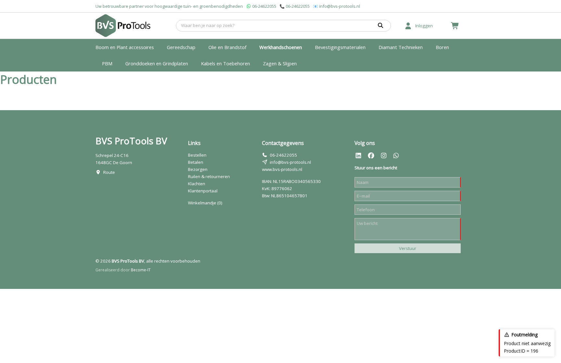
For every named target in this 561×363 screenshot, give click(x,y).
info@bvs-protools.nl (339, 6)
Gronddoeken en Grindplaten (156, 63)
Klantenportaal (203, 191)
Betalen (195, 162)
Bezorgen (197, 169)
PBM (107, 63)
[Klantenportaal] (408, 25)
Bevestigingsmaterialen (340, 47)
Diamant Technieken (401, 47)
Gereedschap (181, 47)
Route (109, 172)
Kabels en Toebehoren (225, 63)
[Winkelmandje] (455, 25)
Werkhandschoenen (280, 47)
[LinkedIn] (358, 155)
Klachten (196, 184)
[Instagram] (384, 155)
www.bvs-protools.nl (282, 169)
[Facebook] (371, 155)
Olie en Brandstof (227, 47)
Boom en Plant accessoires (124, 47)
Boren (442, 47)
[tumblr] (396, 155)
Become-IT (141, 270)
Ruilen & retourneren (209, 176)
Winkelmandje (205, 203)
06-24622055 (264, 6)
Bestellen (197, 155)
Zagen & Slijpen (280, 63)
